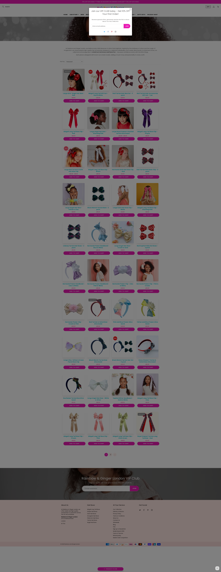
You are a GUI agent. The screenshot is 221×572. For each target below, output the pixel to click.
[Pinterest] (111, 31)
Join (127, 26)
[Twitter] (104, 31)
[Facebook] (108, 31)
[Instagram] (115, 31)
